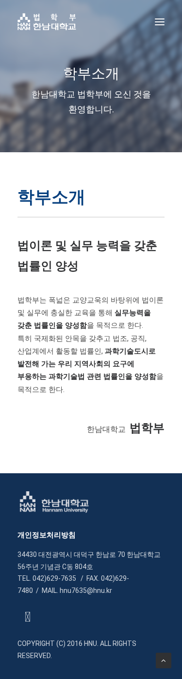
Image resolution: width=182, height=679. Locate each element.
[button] (159, 21)
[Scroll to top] (163, 660)
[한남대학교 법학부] (46, 21)
